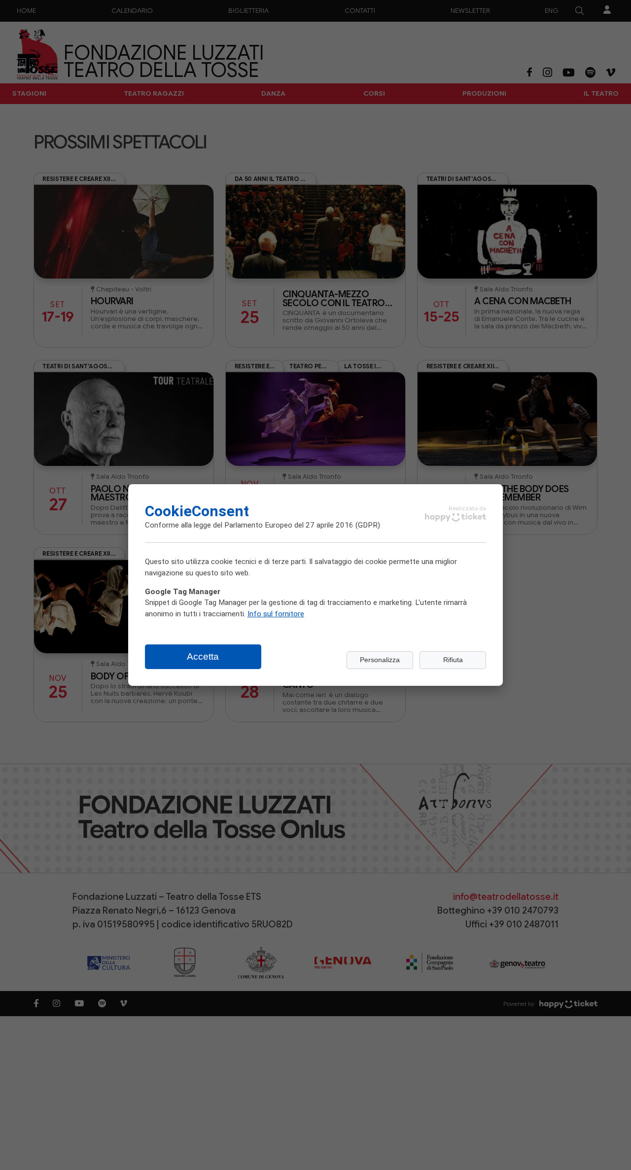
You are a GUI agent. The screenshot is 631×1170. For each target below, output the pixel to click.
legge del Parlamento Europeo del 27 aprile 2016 (273, 525)
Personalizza (380, 660)
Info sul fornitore (275, 613)
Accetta (203, 656)
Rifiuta (453, 660)
